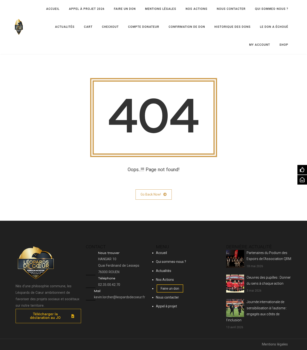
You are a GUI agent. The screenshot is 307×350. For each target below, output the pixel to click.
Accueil (52, 9)
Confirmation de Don (187, 26)
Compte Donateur (143, 26)
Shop (283, 44)
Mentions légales (160, 9)
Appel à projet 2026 (87, 9)
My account (259, 44)
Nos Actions (196, 9)
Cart (88, 26)
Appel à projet (166, 306)
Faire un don (125, 9)
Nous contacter (231, 9)
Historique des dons (232, 26)
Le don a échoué (274, 26)
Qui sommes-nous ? (271, 9)
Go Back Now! (151, 194)
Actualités (65, 26)
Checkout (110, 26)
